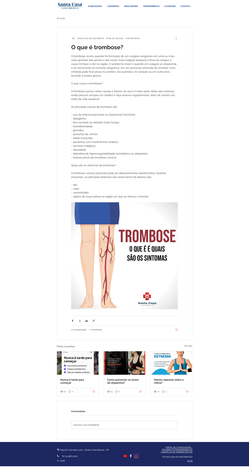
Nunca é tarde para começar (72, 381)
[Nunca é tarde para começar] (78, 363)
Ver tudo (188, 346)
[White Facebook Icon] (131, 456)
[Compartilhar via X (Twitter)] (79, 320)
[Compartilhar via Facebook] (72, 320)
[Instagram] (136, 456)
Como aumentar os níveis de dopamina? (123, 381)
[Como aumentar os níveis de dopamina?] (124, 363)
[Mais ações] (176, 38)
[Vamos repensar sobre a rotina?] (171, 363)
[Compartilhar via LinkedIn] (86, 320)
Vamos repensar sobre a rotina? (169, 381)
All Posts (61, 18)
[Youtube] (125, 456)
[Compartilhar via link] (93, 320)
